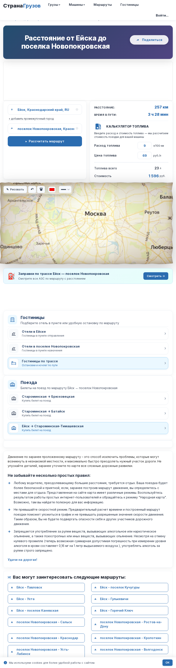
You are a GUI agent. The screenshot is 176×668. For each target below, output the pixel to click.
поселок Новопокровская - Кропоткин (130, 638)
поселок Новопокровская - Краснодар (47, 638)
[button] (88, 334)
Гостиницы (129, 5)
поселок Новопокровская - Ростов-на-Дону (131, 624)
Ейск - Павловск (29, 587)
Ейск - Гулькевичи (114, 599)
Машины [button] (76, 5)
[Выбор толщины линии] (65, 189)
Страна (22, 6)
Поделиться (152, 40)
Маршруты (103, 5)
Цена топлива (105, 155)
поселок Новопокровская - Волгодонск (131, 649)
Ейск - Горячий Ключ (116, 610)
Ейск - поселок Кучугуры (120, 587)
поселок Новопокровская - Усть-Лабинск (43, 652)
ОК (167, 662)
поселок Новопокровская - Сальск (44, 622)
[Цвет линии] (52, 190)
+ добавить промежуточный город (31, 118)
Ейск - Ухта (26, 599)
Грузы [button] (53, 5)
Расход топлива (107, 145)
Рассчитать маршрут (46, 141)
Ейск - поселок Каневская (37, 610)
